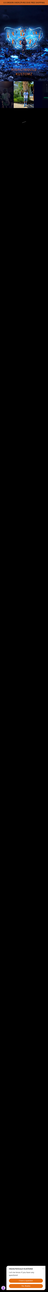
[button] (6, 10)
